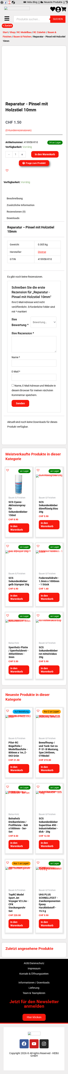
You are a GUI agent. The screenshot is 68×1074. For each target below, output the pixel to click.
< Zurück (7, 25)
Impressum (34, 968)
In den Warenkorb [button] (16, 528)
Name (16, 357)
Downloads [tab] (13, 218)
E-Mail (16, 371)
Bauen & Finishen (22, 36)
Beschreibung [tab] (15, 198)
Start (5, 32)
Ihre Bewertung (20, 322)
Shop (12, 32)
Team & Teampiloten (34, 993)
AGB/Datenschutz (34, 963)
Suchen (58, 19)
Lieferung (34, 987)
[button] (7, 170)
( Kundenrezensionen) (18, 130)
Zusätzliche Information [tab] (20, 205)
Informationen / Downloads (34, 982)
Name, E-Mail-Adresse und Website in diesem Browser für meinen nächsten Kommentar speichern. (34, 390)
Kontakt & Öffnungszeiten (34, 973)
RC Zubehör (39, 32)
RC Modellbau (24, 32)
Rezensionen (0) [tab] (16, 211)
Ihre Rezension (23, 333)
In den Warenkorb (45, 154)
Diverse (42, 251)
